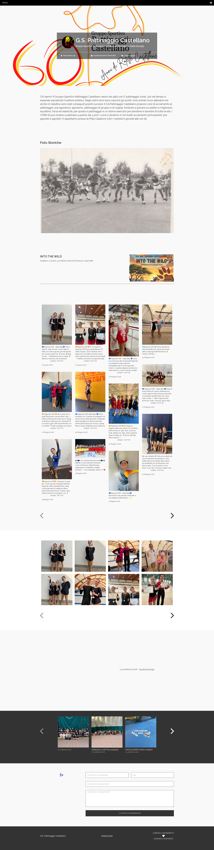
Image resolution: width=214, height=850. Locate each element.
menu (5, 3)
